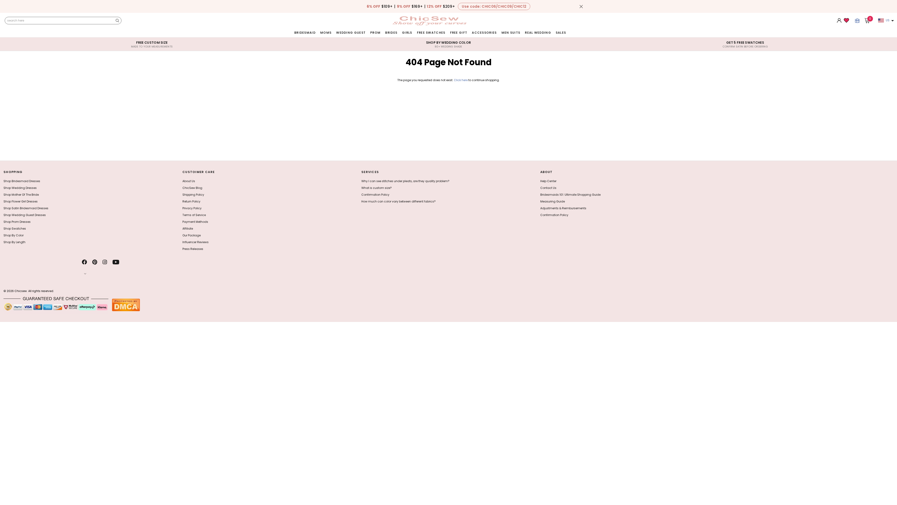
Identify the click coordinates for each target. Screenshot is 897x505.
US (887, 20)
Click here (461, 80)
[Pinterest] (94, 262)
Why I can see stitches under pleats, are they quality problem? (405, 181)
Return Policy (191, 201)
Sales (561, 32)
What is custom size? (376, 188)
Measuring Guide (552, 201)
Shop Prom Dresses (17, 222)
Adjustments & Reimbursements (563, 208)
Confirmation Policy (375, 195)
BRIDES (391, 32)
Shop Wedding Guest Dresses (25, 215)
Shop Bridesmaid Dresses (22, 181)
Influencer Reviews (195, 242)
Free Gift (458, 32)
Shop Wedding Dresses (20, 188)
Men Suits (511, 32)
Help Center (548, 181)
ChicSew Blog (192, 188)
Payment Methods (195, 222)
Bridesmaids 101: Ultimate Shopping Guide (570, 195)
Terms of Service (194, 215)
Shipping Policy (193, 195)
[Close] (581, 6)
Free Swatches (431, 32)
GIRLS (407, 32)
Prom (375, 32)
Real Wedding (538, 32)
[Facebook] (84, 262)
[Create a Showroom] (857, 20)
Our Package (191, 235)
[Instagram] (105, 262)
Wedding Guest (351, 32)
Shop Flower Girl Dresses (21, 201)
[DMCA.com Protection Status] (126, 304)
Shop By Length (14, 242)
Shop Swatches (15, 229)
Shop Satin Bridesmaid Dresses (26, 208)
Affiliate (187, 229)
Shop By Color (14, 235)
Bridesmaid (305, 32)
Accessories (484, 32)
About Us (188, 181)
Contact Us (548, 188)
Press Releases (192, 249)
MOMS (325, 32)
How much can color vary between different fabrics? (398, 201)
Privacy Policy (192, 208)
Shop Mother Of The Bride (21, 195)
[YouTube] (115, 262)
